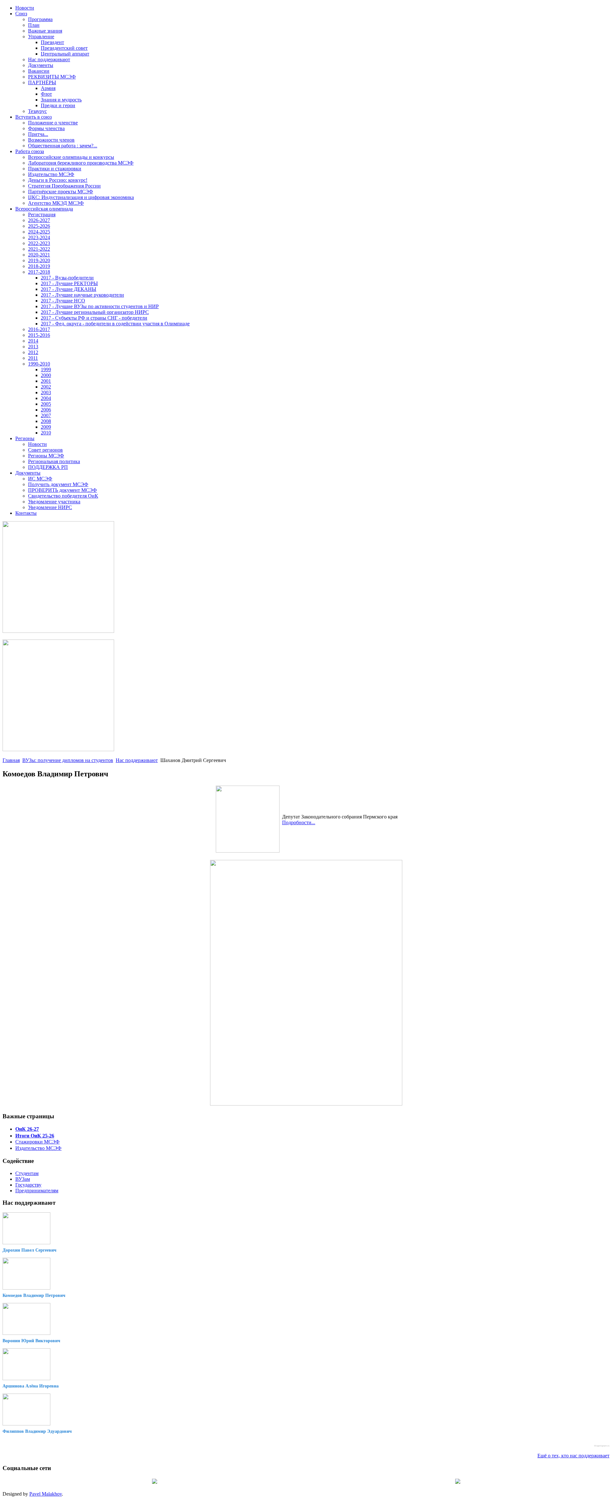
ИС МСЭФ (40, 478)
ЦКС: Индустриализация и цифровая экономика (81, 197)
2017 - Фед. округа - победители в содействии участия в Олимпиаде (115, 323)
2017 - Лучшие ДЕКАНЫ (68, 289)
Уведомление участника (54, 501)
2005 (46, 404)
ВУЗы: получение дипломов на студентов (67, 760)
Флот (46, 94)
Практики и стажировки (54, 168)
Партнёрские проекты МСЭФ (60, 191)
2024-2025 (39, 231)
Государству (28, 1185)
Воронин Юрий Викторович (31, 1340)
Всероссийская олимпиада (44, 208)
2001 (46, 381)
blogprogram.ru (601, 1446)
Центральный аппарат (65, 53)
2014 (33, 341)
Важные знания (45, 30)
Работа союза (29, 151)
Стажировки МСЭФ (37, 1141)
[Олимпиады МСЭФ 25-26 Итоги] (58, 749)
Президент (52, 42)
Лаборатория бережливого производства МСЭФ (81, 163)
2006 (46, 409)
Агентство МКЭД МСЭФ (56, 203)
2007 (46, 415)
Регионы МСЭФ (46, 455)
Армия (48, 88)
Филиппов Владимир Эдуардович (37, 1431)
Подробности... (298, 822)
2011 (33, 358)
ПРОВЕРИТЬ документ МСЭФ (62, 490)
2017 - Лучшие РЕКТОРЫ (69, 283)
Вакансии (38, 71)
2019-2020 (39, 260)
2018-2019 (39, 266)
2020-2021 (39, 254)
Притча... (38, 134)
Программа (40, 19)
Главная (11, 760)
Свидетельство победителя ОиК (63, 496)
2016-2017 (39, 329)
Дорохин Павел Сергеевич (29, 1250)
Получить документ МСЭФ (58, 484)
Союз (21, 13)
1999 (46, 369)
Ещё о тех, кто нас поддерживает (573, 1455)
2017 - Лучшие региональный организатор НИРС (95, 312)
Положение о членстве (53, 122)
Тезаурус (37, 111)
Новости (24, 8)
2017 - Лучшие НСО (63, 300)
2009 (46, 427)
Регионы (24, 438)
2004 (46, 398)
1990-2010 (39, 363)
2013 (33, 346)
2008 (46, 421)
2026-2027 (39, 220)
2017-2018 (39, 272)
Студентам (27, 1173)
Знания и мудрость (61, 99)
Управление (41, 36)
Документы (40, 65)
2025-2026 (39, 226)
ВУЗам (22, 1179)
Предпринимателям (36, 1190)
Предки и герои (58, 105)
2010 (46, 432)
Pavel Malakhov (45, 1494)
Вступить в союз (33, 117)
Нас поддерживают (49, 59)
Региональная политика (54, 461)
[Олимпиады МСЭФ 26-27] (58, 631)
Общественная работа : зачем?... (62, 145)
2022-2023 (39, 243)
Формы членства (46, 128)
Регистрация (41, 214)
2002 (46, 386)
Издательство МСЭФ (51, 174)
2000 (46, 375)
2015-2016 (39, 335)
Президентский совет (64, 48)
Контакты (26, 513)
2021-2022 (39, 249)
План (34, 25)
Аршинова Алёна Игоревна (31, 1386)
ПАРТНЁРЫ (42, 82)
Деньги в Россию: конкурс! (57, 180)
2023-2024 (39, 237)
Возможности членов (51, 140)
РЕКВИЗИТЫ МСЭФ (52, 76)
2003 (46, 392)
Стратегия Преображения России (64, 186)
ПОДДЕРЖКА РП (48, 467)
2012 (33, 352)
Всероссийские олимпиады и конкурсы (71, 157)
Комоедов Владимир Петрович (34, 1295)
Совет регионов (45, 450)
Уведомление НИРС (50, 507)
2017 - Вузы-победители (67, 277)
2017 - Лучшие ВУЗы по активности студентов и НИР (100, 306)
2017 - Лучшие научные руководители (82, 295)
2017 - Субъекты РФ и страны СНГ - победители (94, 318)
